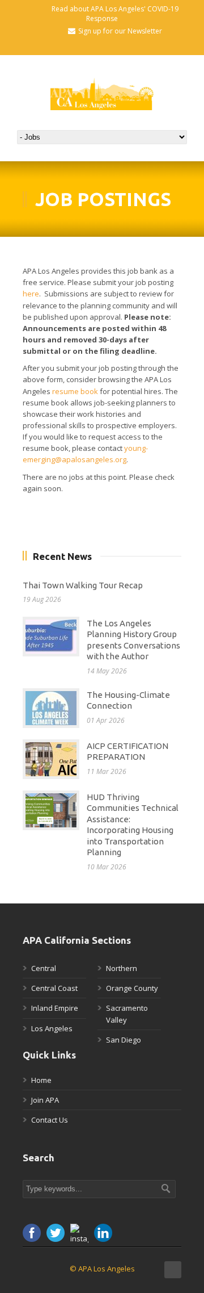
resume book (75, 391)
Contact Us (49, 1120)
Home (41, 1080)
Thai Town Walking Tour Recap (83, 585)
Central (43, 968)
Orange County (132, 988)
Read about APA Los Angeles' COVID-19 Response (115, 13)
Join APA (45, 1100)
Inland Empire (54, 1008)
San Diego (123, 1040)
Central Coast (54, 988)
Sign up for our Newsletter (120, 31)
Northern (121, 968)
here (31, 293)
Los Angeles (52, 1028)
